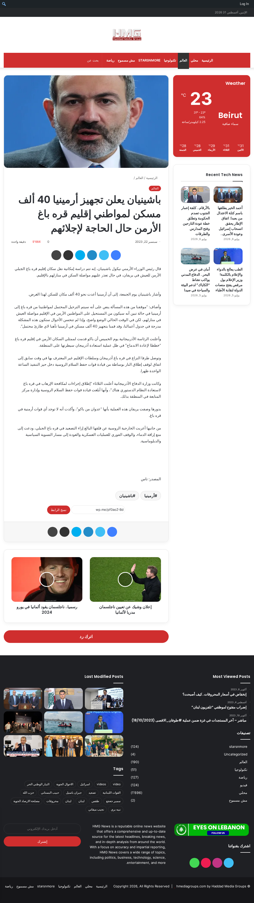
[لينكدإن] (92, 255)
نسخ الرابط (58, 510)
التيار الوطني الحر (38, 784)
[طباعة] (56, 255)
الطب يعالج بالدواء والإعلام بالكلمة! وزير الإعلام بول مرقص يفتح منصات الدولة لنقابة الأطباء (229, 280)
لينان (68, 801)
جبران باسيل (74, 792)
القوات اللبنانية (112, 792)
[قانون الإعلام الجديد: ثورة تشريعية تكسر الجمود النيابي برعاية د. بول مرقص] (104, 699)
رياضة (110, 60)
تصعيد (92, 792)
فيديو (243, 785)
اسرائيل (85, 784)
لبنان (81, 801)
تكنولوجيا (170, 60)
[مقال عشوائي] (15, 12)
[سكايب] (80, 255)
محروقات (52, 801)
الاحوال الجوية (64, 784)
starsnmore (149, 60)
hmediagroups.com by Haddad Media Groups (211, 886)
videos (101, 784)
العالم (183, 60)
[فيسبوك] (116, 255)
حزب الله (28, 792)
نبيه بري (116, 809)
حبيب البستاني (50, 792)
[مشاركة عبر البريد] (68, 255)
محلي (194, 60)
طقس (95, 801)
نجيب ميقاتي (96, 809)
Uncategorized (235, 754)
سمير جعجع (113, 801)
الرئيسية (207, 60)
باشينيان (126, 495)
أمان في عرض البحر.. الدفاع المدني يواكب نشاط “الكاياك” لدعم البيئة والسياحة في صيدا (195, 280)
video (117, 784)
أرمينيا (149, 495)
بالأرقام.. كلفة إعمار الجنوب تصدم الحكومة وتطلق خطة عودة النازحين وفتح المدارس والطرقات (195, 220)
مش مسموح (126, 60)
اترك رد (86, 636)
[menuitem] (252, 4)
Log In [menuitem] (244, 4)
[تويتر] (104, 255)
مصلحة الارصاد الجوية (26, 801)
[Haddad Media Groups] (127, 35)
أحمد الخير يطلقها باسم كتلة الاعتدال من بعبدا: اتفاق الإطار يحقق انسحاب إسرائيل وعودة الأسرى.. (230, 220)
